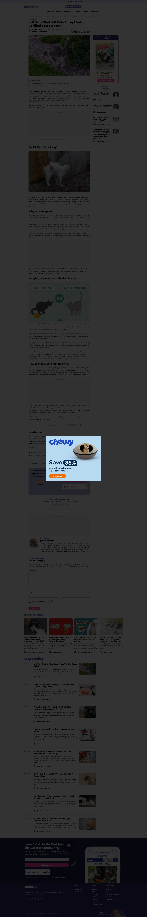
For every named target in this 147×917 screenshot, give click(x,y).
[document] (73, 458)
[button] (98, 438)
